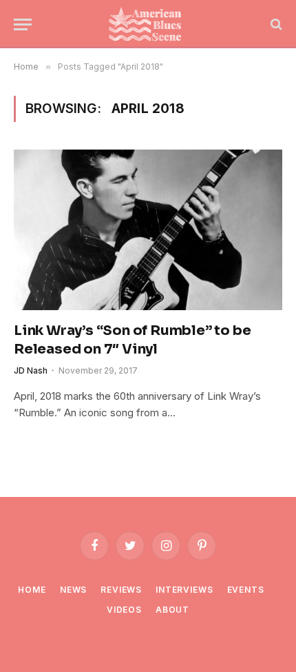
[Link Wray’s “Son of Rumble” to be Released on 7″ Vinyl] (148, 229)
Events (245, 589)
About (172, 609)
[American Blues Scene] (148, 24)
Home (31, 589)
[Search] (275, 24)
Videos (124, 609)
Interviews (184, 589)
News (73, 589)
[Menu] (23, 24)
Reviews (121, 589)
